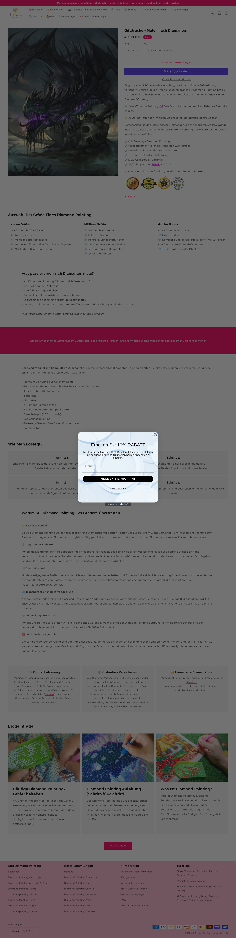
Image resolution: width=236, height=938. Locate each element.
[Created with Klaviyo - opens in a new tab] (118, 504)
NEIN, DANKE (118, 488)
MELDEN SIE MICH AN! (118, 478)
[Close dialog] (155, 435)
